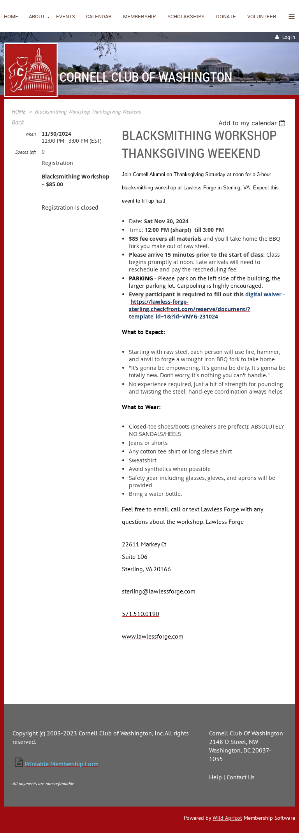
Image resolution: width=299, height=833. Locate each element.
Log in (288, 37)
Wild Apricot (227, 817)
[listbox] (252, 123)
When (30, 134)
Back (18, 122)
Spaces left (25, 152)
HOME (19, 111)
